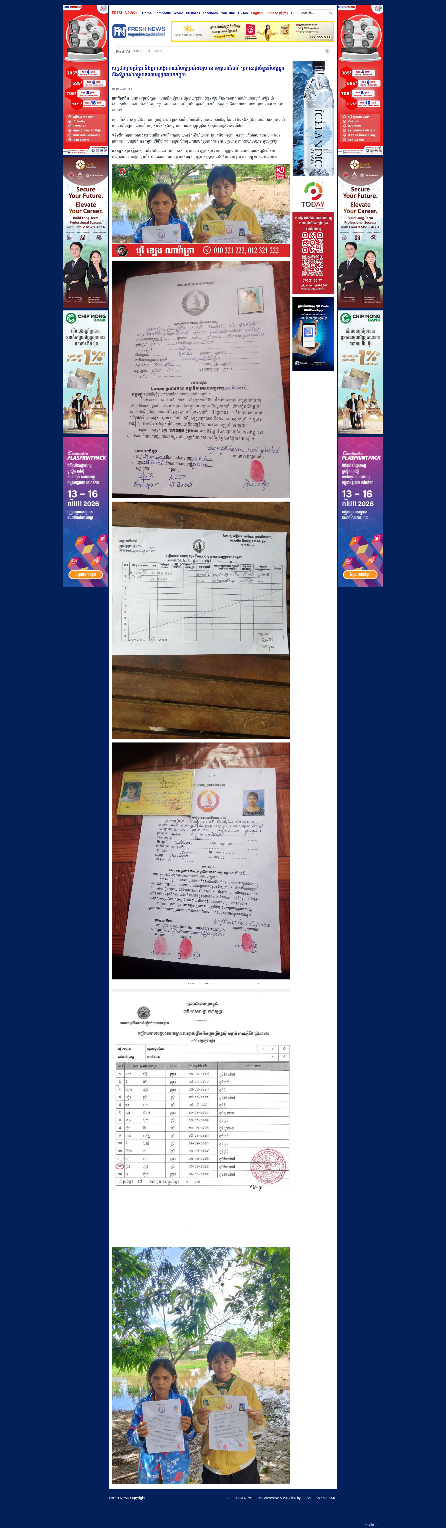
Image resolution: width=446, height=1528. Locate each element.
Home (147, 13)
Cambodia (162, 13)
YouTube (228, 13)
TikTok (243, 13)
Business (193, 13)
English (257, 13)
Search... (307, 12)
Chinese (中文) (277, 13)
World (178, 13)
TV (293, 13)
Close (373, 1524)
